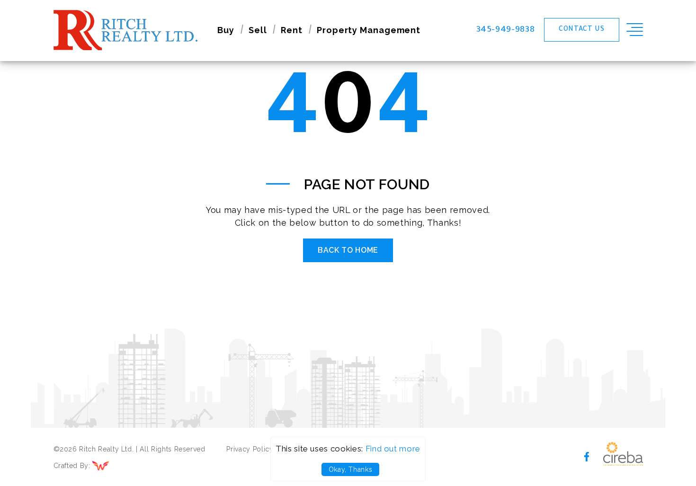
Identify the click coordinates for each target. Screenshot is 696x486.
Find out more (393, 448)
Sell (258, 30)
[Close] (678, 17)
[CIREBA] (623, 463)
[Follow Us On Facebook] (586, 455)
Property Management (368, 30)
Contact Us (582, 30)
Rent (292, 30)
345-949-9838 (505, 30)
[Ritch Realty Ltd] (126, 30)
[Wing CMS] (118, 466)
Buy (225, 30)
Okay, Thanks (351, 469)
